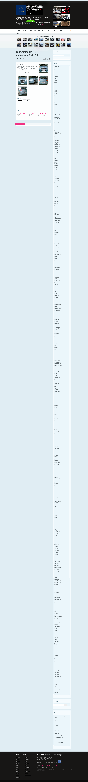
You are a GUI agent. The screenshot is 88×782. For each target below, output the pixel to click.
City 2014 (56, 169)
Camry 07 (56, 563)
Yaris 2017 (56, 670)
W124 (55, 74)
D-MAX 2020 (56, 258)
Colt (55, 343)
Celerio (55, 513)
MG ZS (55, 321)
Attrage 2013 (56, 329)
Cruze (55, 121)
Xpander (56, 379)
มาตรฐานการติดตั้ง (58, 736)
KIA (55, 272)
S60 (55, 686)
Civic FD (56, 201)
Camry (55, 560)
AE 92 (55, 535)
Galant (55, 347)
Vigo (55, 643)
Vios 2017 (56, 655)
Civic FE (56, 203)
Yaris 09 (55, 663)
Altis (55, 543)
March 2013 (56, 415)
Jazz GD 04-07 (57, 218)
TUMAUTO (48, 58)
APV (55, 506)
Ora (55, 452)
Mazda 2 (56, 295)
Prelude (56, 232)
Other (55, 454)
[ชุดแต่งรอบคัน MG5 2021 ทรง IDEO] (52, 45)
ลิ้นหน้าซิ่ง (56, 692)
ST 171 (55, 630)
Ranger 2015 (56, 478)
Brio (55, 158)
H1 (55, 241)
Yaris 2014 (56, 668)
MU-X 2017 (56, 267)
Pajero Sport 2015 (58, 368)
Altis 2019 (56, 554)
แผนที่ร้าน (18, 33)
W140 (55, 78)
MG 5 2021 (56, 319)
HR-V (55, 213)
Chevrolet (56, 110)
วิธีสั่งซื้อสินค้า (49, 30)
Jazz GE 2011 (56, 222)
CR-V (55, 208)
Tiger (55, 637)
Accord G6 (56, 148)
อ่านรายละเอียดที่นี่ (45, 24)
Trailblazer (56, 132)
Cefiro (55, 397)
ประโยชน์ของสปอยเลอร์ (58, 739)
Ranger (55, 477)
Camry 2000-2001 (57, 567)
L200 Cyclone (57, 349)
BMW (55, 90)
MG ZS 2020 (56, 323)
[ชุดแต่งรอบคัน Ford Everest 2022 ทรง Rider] (25, 39)
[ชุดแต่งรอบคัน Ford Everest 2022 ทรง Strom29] (30, 39)
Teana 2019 (56, 443)
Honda (55, 142)
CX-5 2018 (56, 291)
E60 (55, 100)
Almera (55, 388)
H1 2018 (56, 243)
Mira (55, 456)
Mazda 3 (56, 297)
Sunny (55, 433)
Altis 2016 (56, 552)
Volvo (55, 681)
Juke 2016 (56, 412)
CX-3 (55, 282)
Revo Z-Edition (57, 618)
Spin (55, 130)
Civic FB (56, 195)
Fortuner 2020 (57, 597)
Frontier (56, 407)
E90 (55, 102)
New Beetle (56, 494)
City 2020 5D (56, 176)
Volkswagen (56, 489)
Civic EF (56, 186)
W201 (55, 80)
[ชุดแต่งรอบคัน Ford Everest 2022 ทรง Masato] (36, 39)
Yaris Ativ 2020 (57, 676)
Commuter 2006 (57, 580)
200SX (55, 384)
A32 (55, 400)
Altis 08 (55, 546)
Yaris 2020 (56, 672)
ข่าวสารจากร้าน (57, 689)
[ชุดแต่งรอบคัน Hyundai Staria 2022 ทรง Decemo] (58, 39)
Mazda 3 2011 (57, 299)
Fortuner (56, 592)
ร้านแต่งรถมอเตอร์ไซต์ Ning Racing (47, 765)
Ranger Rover (57, 501)
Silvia (55, 429)
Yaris (55, 660)
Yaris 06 (55, 661)
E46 (55, 97)
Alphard (56, 541)
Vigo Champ (56, 644)
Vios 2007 (56, 651)
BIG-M (55, 394)
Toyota (55, 529)
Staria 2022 (56, 247)
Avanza (55, 558)
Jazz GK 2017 (56, 226)
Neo (55, 485)
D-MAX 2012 (56, 254)
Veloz (55, 639)
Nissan (55, 383)
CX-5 (55, 289)
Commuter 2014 (57, 584)
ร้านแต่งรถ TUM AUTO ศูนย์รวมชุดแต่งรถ (29, 30)
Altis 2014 (56, 550)
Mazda (55, 277)
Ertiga (55, 517)
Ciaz (55, 515)
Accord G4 (56, 144)
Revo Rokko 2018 (57, 616)
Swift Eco (56, 524)
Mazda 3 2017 (57, 304)
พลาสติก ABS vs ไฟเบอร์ (59, 737)
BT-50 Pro (56, 280)
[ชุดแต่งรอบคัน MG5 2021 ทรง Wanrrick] (58, 45)
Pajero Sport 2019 (57, 365)
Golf (55, 492)
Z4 (54, 106)
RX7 (55, 312)
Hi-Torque (56, 537)
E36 (55, 95)
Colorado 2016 (57, 118)
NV (55, 422)
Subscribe (70, 30)
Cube (55, 405)
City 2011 (56, 167)
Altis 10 (55, 548)
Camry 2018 (56, 571)
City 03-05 (56, 163)
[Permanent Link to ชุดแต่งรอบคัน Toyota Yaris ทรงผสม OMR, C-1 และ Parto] (44, 68)
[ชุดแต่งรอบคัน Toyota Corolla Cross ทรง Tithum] (69, 39)
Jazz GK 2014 (56, 224)
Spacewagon (57, 371)
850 (55, 682)
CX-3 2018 (56, 284)
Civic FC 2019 (56, 198)
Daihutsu (56, 455)
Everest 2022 (56, 466)
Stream (55, 234)
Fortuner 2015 (57, 593)
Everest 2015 (56, 462)
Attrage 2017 (56, 331)
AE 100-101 (56, 531)
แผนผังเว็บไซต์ (57, 733)
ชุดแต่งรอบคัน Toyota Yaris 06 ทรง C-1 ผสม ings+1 (42, 113)
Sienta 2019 (56, 626)
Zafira (55, 136)
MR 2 (55, 611)
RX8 (55, 315)
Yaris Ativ (56, 674)
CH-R (55, 577)
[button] (22, 80)
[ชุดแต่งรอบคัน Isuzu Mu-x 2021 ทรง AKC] (52, 39)
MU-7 (55, 262)
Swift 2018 (56, 521)
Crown (55, 590)
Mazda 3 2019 (57, 306)
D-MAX (55, 252)
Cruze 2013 (56, 122)
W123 (55, 71)
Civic (55, 185)
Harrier (55, 602)
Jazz (55, 217)
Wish (55, 658)
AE (55, 530)
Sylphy (55, 435)
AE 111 (55, 533)
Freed (55, 211)
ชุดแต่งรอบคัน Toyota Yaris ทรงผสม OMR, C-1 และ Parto (27, 55)
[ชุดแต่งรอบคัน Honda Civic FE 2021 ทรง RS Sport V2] (30, 45)
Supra (55, 635)
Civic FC (56, 197)
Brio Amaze (56, 160)
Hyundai (56, 238)
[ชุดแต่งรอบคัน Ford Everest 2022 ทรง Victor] (41, 39)
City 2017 (56, 171)
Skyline (55, 431)
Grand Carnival (57, 273)
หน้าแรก (18, 30)
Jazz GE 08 (56, 220)
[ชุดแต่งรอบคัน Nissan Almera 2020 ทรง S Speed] (63, 39)
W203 (55, 84)
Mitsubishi (56, 327)
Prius (55, 613)
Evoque (56, 502)
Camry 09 (56, 565)
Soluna (55, 628)
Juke (55, 409)
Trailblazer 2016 (57, 133)
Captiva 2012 (56, 114)
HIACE (55, 604)
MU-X (55, 265)
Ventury (56, 641)
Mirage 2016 (56, 354)
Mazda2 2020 (57, 310)
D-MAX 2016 (56, 256)
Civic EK (56, 190)
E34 (55, 93)
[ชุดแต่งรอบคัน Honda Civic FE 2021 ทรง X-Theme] (47, 45)
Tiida (55, 446)
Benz (55, 68)
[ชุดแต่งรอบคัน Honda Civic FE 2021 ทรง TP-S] (25, 45)
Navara (55, 418)
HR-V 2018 (56, 214)
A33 (55, 402)
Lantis (55, 293)
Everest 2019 (56, 464)
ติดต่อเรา (61, 30)
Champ (55, 338)
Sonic (55, 128)
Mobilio (56, 230)
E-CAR (55, 345)
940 (55, 684)
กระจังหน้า (56, 497)
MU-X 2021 (56, 269)
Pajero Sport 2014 (57, 363)
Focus (55, 473)
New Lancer (56, 360)
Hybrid (55, 573)
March (55, 414)
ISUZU (55, 251)
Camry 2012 (56, 569)
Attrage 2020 (56, 333)
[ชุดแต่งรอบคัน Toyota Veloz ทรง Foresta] (19, 39)
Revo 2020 (56, 622)
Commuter (56, 579)
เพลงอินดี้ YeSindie (56, 765)
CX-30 (55, 286)
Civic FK (56, 205)
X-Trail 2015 (56, 448)
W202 (55, 82)
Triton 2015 (56, 377)
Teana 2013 (56, 441)
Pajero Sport (57, 362)
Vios (55, 648)
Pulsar (55, 427)
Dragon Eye (56, 260)
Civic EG (56, 188)
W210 (55, 87)
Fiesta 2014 (56, 469)
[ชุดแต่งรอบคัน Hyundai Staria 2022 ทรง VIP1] (47, 39)
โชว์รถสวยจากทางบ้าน (58, 742)
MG (55, 318)
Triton (55, 375)
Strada (55, 373)
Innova (55, 607)
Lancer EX (56, 351)
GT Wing (56, 140)
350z (55, 386)
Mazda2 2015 (57, 308)
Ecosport (56, 460)
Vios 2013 (56, 653)
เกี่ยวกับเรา (56, 30)
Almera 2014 (56, 389)
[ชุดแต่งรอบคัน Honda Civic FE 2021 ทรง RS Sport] (36, 45)
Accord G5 (56, 146)
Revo (55, 615)
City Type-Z (56, 180)
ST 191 (55, 632)
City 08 (55, 165)
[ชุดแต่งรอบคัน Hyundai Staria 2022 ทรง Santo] (19, 45)
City (55, 162)
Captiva (56, 113)
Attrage (55, 328)
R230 (55, 69)
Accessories (57, 66)
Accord (55, 143)
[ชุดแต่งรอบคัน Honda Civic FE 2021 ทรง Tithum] (41, 45)
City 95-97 (56, 178)
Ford (55, 459)
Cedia (55, 336)
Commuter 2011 (57, 582)
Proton (55, 482)
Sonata (55, 245)
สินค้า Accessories (41, 30)
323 (55, 278)
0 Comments (20, 124)
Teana (55, 440)
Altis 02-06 (56, 544)
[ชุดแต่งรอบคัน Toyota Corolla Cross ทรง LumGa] (69, 45)
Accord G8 (56, 152)
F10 (55, 104)
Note (55, 420)
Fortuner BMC (57, 599)
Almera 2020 (56, 391)
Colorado (56, 117)
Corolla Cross (57, 587)
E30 (55, 91)
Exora (55, 483)
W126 (55, 76)
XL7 (55, 526)
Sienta (55, 624)
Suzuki (55, 505)
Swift (55, 519)
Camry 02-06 (56, 561)
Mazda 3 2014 (57, 302)
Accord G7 (56, 150)
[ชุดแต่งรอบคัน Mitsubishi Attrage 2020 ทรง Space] (63, 45)
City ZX (55, 182)
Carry (55, 508)
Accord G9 (56, 154)
